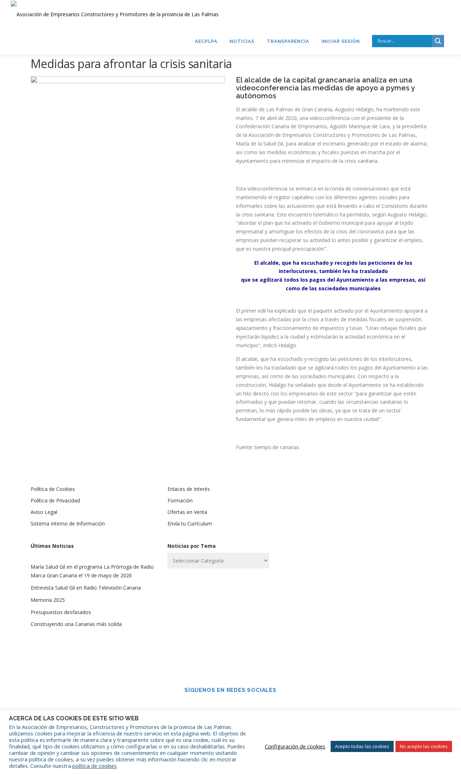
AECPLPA (206, 41)
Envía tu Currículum (189, 523)
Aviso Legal (44, 512)
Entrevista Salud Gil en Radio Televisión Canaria (86, 587)
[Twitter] (240, 706)
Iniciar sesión (341, 41)
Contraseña (332, 546)
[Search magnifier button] (438, 41)
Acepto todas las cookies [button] (362, 746)
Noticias (242, 41)
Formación (180, 500)
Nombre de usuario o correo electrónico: (354, 508)
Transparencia (288, 41)
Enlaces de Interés (188, 489)
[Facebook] (220, 706)
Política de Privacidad (55, 500)
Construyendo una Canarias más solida (76, 624)
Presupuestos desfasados (61, 612)
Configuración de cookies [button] (295, 746)
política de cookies (94, 765)
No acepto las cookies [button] (424, 746)
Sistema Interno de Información (68, 523)
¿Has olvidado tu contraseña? (367, 630)
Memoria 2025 (48, 599)
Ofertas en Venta (187, 512)
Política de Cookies (53, 489)
